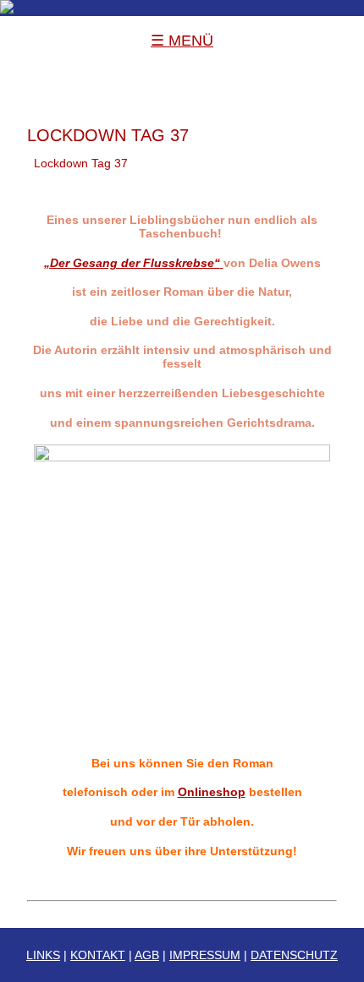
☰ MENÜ (182, 40)
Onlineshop (211, 792)
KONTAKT (97, 955)
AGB (147, 955)
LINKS (43, 955)
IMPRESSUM (204, 955)
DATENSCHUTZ (294, 955)
